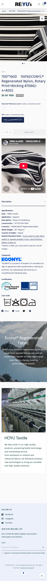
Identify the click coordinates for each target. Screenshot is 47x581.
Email (4, 543)
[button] (24, 201)
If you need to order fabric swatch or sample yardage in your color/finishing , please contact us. (23, 239)
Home (4, 11)
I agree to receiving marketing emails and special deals (24, 553)
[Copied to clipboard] (30, 311)
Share (7, 311)
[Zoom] (42, 18)
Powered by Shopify (27, 568)
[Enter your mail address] (43, 547)
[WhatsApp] (24, 311)
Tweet (17, 311)
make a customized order (4, 108)
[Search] (39, 4)
